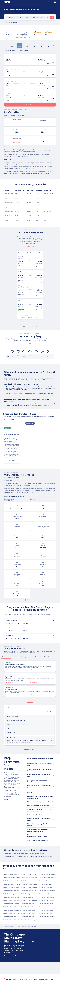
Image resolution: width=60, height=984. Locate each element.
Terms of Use (23, 979)
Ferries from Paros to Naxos (47, 881)
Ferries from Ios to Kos (27, 903)
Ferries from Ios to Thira (10, 916)
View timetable (17, 142)
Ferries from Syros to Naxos (28, 890)
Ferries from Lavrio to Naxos (47, 890)
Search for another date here (30, 317)
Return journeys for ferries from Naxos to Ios (16, 857)
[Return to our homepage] (7, 2)
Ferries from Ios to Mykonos (29, 900)
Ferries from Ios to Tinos (28, 913)
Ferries (11, 926)
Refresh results (29, 246)
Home (6, 926)
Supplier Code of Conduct (46, 979)
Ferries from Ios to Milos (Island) (12, 910)
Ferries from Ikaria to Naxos (46, 894)
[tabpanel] (30, 445)
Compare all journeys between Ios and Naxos (41, 857)
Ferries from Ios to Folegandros (30, 920)
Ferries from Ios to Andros (46, 913)
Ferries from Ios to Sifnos (28, 916)
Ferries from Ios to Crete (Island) (48, 900)
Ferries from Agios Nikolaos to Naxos (13, 884)
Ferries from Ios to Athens (28, 897)
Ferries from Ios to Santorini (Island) (13, 900)
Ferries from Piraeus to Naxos (29, 874)
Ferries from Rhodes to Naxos (47, 877)
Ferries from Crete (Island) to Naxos (31, 877)
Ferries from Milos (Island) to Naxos (13, 890)
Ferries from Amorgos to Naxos (12, 894)
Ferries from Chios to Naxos (46, 887)
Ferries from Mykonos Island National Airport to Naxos (36, 894)
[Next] (53, 46)
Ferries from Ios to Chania (28, 907)
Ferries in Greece (20, 926)
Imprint (15, 979)
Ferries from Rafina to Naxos (29, 884)
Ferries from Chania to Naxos (47, 884)
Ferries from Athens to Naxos (11, 874)
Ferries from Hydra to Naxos (29, 887)
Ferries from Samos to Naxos (11, 887)
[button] (35, 17)
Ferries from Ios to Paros (46, 903)
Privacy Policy (33, 979)
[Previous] (8, 351)
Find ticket (17, 124)
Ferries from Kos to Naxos (28, 881)
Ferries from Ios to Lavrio (46, 910)
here (42, 326)
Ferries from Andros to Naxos (11, 897)
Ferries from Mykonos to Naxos (12, 877)
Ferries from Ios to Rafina (10, 907)
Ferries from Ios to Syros (28, 910)
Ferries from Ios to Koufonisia (47, 916)
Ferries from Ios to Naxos (46, 907)
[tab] (11, 50)
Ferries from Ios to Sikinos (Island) (12, 920)
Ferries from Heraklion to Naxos (12, 881)
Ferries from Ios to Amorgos (11, 913)
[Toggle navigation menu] (55, 2)
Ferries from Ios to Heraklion (11, 903)
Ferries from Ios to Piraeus (46, 897)
